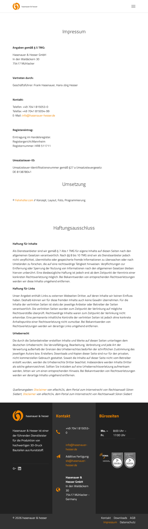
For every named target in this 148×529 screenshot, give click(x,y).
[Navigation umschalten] (133, 6)
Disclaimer (40, 389)
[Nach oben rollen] (140, 521)
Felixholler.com (24, 200)
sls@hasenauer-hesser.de (76, 463)
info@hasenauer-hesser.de (38, 115)
